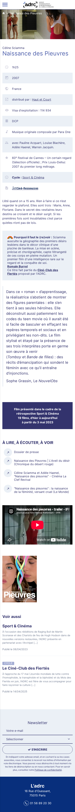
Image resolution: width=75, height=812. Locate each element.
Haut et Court (41, 99)
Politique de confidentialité (48, 770)
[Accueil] (38, 4)
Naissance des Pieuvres (25, 13)
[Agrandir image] (19, 579)
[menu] (5, 4)
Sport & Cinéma (33, 177)
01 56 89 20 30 (40, 803)
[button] (37, 739)
